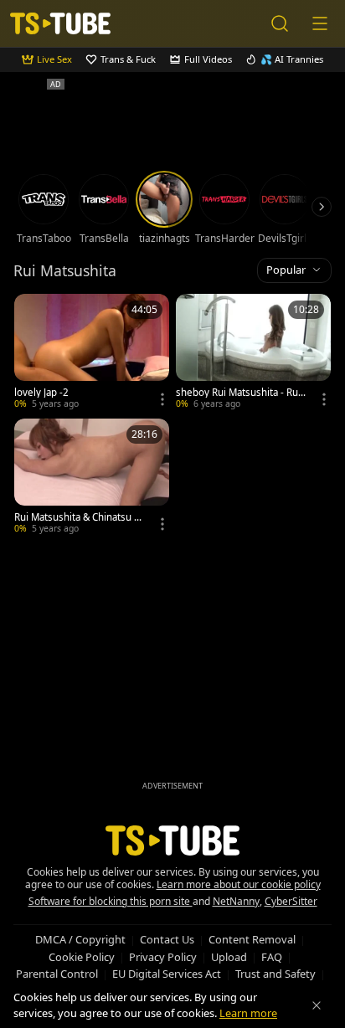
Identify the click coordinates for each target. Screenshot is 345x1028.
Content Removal (252, 939)
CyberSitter (291, 901)
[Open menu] (320, 23)
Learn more (248, 1012)
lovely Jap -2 (41, 393)
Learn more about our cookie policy (239, 884)
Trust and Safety (275, 973)
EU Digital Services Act (166, 973)
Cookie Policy (82, 956)
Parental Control (57, 973)
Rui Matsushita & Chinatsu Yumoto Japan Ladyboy (77, 517)
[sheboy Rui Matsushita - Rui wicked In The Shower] (253, 353)
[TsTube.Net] (60, 23)
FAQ (271, 956)
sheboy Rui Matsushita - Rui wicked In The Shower (238, 393)
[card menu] (162, 399)
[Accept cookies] (316, 1005)
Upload (229, 956)
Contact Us (167, 939)
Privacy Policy (163, 956)
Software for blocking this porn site (110, 901)
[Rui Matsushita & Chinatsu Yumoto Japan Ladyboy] (91, 478)
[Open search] (280, 23)
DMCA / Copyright (80, 939)
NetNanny (236, 901)
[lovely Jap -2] (91, 353)
